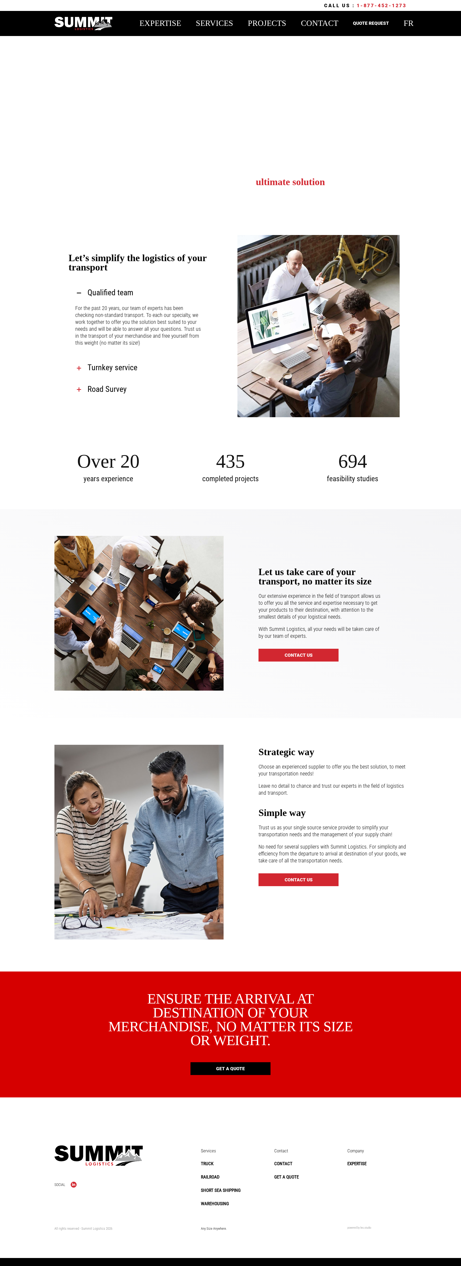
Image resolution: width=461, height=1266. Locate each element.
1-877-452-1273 (382, 5)
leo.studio (365, 1227)
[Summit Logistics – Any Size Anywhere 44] (98, 1148)
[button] (139, 292)
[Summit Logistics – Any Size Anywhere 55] (83, 19)
